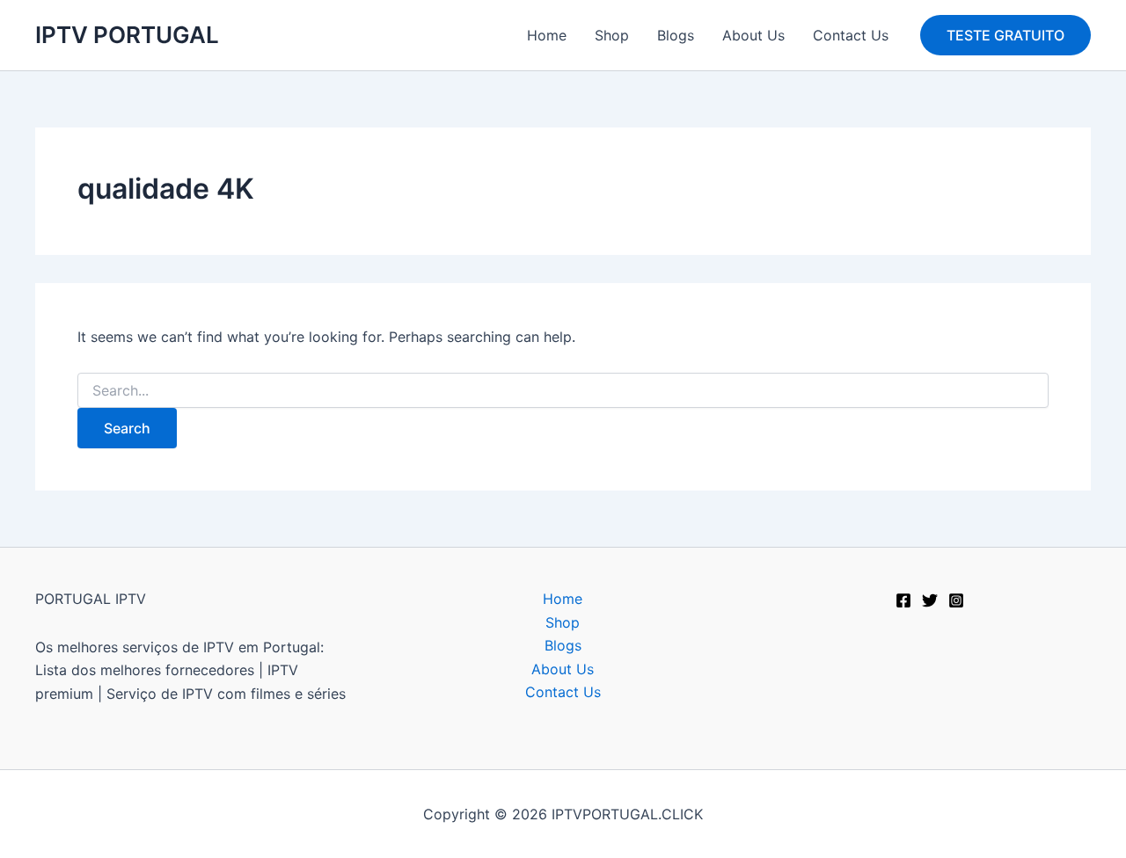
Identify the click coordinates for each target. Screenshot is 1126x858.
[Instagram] (956, 600)
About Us (753, 35)
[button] (1005, 35)
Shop (612, 35)
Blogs (675, 35)
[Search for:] (563, 390)
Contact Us (850, 35)
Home (547, 35)
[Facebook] (903, 600)
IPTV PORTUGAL (127, 34)
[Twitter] (930, 600)
